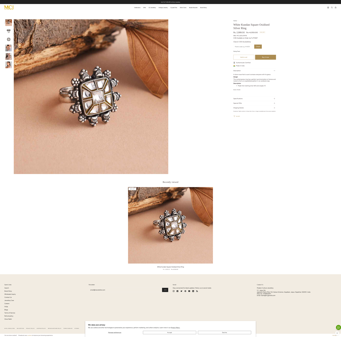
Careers (6, 303)
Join (165, 290)
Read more (237, 89)
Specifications (238, 98)
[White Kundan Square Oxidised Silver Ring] (170, 225)
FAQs (6, 306)
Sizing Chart (236, 51)
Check (258, 46)
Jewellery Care (9, 300)
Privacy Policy (30, 328)
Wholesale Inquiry (10, 294)
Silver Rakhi (8, 319)
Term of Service (67, 328)
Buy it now (265, 57)
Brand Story (8, 291)
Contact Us (8, 297)
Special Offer (237, 103)
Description (237, 70)
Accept (169, 332)
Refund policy (8, 316)
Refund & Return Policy (54, 328)
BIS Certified (20, 328)
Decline (224, 332)
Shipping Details (238, 108)
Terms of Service (9, 313)
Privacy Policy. (175, 327)
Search (6, 288)
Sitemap (77, 328)
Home (235, 21)
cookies (29, 335)
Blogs (6, 310)
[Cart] (335, 7)
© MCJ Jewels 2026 (9, 328)
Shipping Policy (41, 328)
